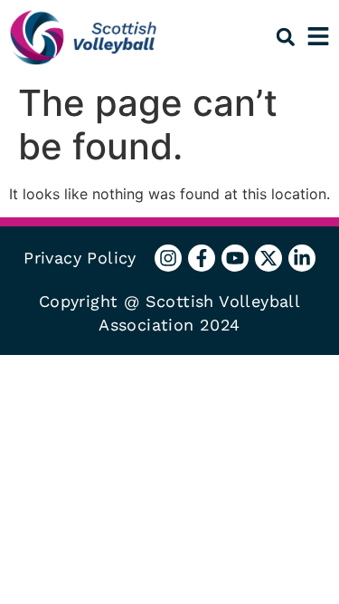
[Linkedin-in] (301, 258)
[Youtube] (235, 258)
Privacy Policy (80, 257)
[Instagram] (168, 258)
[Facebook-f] (201, 258)
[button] (285, 37)
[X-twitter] (268, 258)
